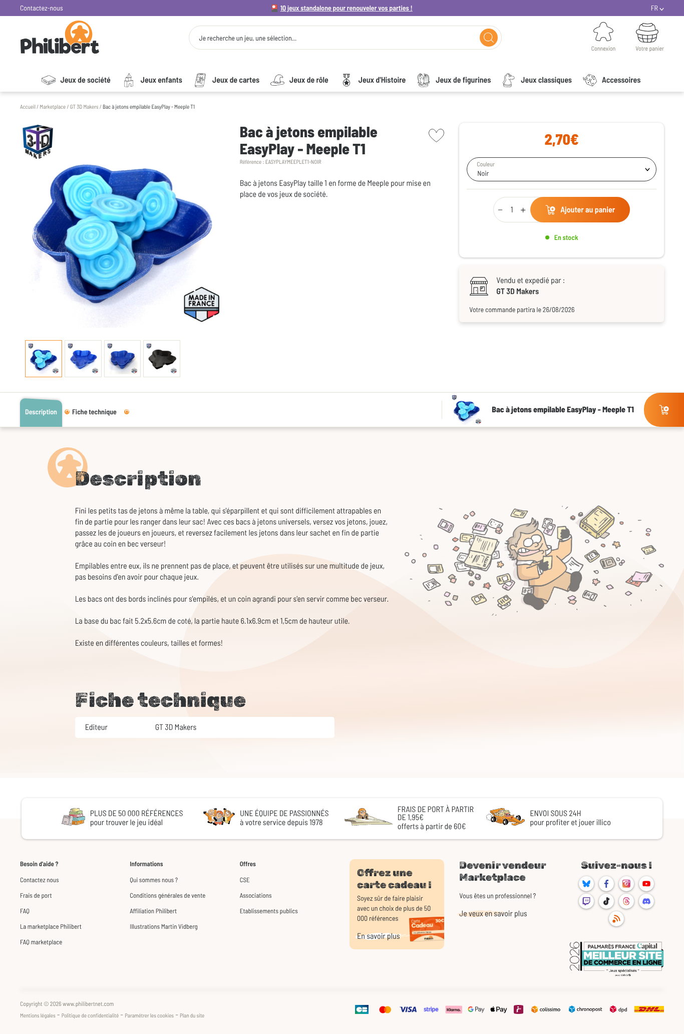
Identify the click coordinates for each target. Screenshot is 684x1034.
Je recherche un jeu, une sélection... (247, 38)
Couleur (486, 164)
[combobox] (561, 169)
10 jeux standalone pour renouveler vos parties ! (346, 8)
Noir (483, 173)
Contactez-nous (41, 8)
